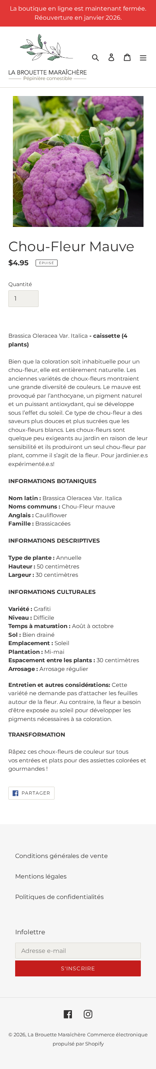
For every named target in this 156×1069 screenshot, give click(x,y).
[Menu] (143, 57)
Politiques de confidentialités (59, 897)
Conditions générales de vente (61, 856)
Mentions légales (41, 876)
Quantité (20, 284)
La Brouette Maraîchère (57, 1034)
